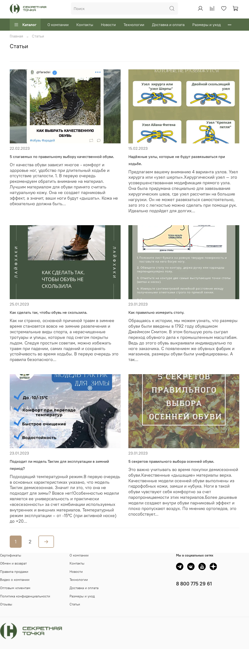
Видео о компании (14, 579)
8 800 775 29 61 (194, 583)
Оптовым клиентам (15, 588)
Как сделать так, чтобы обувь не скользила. (48, 312)
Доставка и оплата (168, 24)
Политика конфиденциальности (25, 596)
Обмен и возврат (13, 563)
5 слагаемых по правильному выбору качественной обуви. (62, 156)
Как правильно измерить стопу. (156, 312)
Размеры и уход (206, 24)
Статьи (75, 604)
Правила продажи (14, 571)
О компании (58, 24)
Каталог (29, 24)
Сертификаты (10, 555)
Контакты (84, 24)
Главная (16, 36)
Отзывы (6, 604)
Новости (108, 24)
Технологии (134, 24)
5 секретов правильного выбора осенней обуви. (171, 461)
